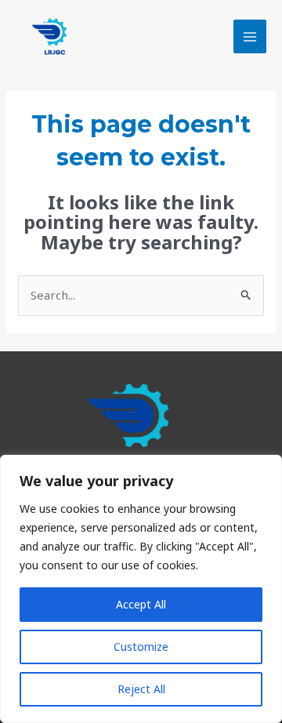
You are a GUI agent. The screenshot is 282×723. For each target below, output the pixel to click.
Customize (141, 646)
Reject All (141, 688)
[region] (141, 589)
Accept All (141, 604)
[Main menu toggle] (250, 36)
